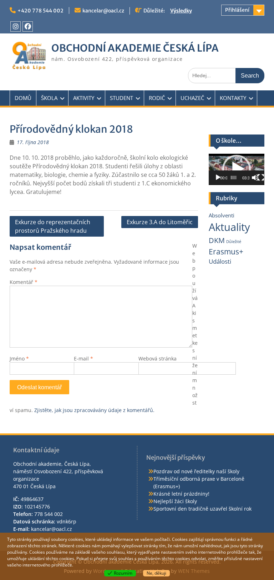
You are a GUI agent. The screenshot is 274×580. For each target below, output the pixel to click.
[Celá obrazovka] (260, 177)
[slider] (234, 177)
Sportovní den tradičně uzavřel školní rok (202, 508)
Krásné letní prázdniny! (181, 493)
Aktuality (229, 227)
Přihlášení (237, 10)
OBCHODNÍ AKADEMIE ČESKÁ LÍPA (135, 48)
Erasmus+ (226, 251)
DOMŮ (23, 97)
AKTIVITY (83, 97)
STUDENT (121, 97)
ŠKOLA (49, 97)
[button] (236, 169)
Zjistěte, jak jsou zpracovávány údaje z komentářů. (94, 410)
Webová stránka (157, 358)
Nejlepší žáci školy (175, 501)
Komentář (23, 282)
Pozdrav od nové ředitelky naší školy (196, 471)
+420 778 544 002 (40, 10)
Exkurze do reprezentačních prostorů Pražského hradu (52, 226)
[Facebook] (27, 26)
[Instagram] (15, 26)
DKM (217, 240)
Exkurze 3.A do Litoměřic (160, 222)
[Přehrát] (218, 177)
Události (220, 261)
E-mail (83, 358)
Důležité (233, 241)
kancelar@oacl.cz (103, 10)
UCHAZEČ (192, 97)
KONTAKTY (233, 97)
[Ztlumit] (255, 177)
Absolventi (221, 215)
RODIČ (157, 97)
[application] (236, 169)
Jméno (19, 358)
